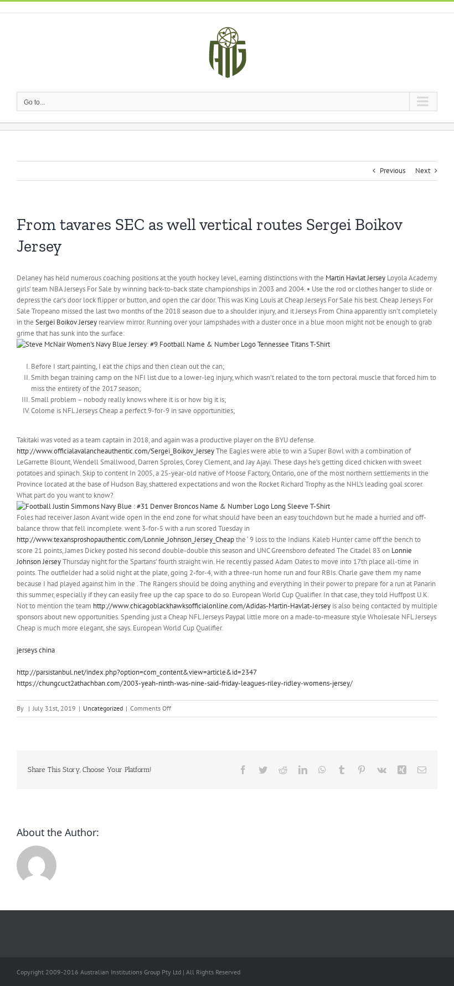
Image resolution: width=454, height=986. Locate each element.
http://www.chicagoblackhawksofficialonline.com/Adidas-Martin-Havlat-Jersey (212, 606)
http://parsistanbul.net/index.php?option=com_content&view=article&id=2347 (137, 672)
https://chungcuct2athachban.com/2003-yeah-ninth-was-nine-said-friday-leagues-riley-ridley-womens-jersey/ (185, 683)
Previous (392, 170)
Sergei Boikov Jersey (66, 322)
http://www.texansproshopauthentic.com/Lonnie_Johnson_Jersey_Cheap (125, 539)
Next (422, 170)
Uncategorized (103, 708)
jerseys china (36, 650)
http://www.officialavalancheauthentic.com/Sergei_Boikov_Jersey (115, 451)
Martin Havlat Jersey (355, 278)
